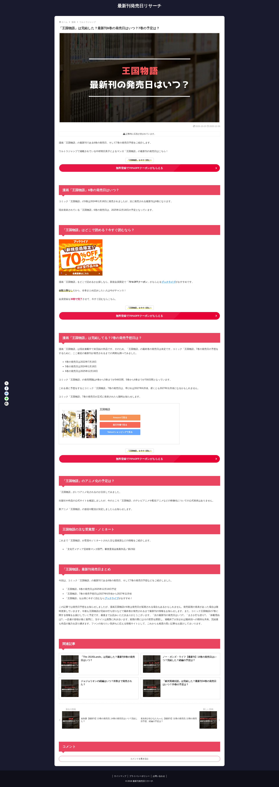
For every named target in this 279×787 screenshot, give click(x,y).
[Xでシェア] (6, 383)
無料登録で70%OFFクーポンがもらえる (139, 168)
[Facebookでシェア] (6, 388)
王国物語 (105, 409)
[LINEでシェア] (6, 398)
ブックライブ (168, 282)
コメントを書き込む (139, 759)
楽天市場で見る (120, 425)
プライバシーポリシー (139, 776)
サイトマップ (120, 776)
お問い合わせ (159, 776)
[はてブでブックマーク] (6, 393)
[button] (6, 403)
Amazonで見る (120, 417)
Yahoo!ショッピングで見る (120, 432)
